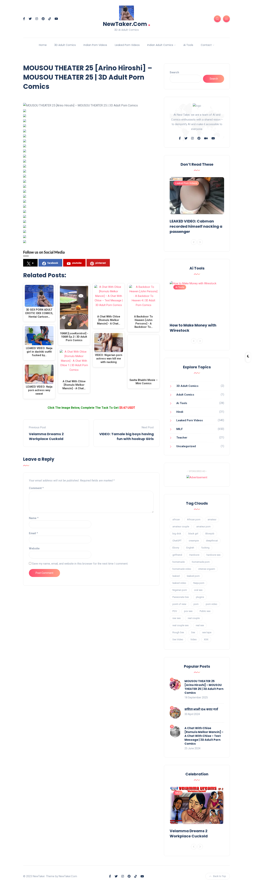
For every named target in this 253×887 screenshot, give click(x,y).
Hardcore (194, 554)
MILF (179, 429)
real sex (200, 625)
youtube (76, 262)
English (190, 547)
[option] (197, 206)
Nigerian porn (179, 590)
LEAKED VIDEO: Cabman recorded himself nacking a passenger (196, 226)
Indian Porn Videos (95, 45)
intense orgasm (206, 569)
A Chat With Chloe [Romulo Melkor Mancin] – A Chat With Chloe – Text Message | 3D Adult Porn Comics (203, 736)
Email (33, 533)
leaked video (179, 583)
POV (174, 611)
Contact (206, 45)
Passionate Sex (180, 597)
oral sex (198, 590)
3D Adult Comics (65, 45)
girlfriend (177, 554)
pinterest (100, 262)
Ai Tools (188, 45)
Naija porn (198, 583)
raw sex (176, 618)
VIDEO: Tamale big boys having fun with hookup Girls (126, 436)
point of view (179, 604)
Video (193, 639)
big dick (176, 533)
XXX (206, 639)
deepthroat (212, 540)
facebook (52, 262)
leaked (176, 576)
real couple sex (180, 625)
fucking (205, 547)
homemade (178, 561)
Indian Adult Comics (160, 45)
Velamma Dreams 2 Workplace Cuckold (46, 436)
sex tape (206, 632)
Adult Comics (185, 394)
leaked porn (193, 576)
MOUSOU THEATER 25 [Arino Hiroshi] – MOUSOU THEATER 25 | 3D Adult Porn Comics (203, 687)
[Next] (200, 242)
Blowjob (209, 533)
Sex (193, 632)
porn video (211, 604)
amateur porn (203, 526)
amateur (212, 519)
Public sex (205, 611)
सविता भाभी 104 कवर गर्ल (201, 709)
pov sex (188, 611)
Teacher (181, 437)
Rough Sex (178, 632)
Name (34, 518)
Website (34, 548)
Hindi (179, 412)
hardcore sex (213, 554)
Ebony (175, 547)
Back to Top (219, 876)
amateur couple (180, 526)
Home (43, 45)
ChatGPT (177, 540)
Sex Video (177, 639)
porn (196, 604)
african (176, 519)
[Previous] (194, 242)
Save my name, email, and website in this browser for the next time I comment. (80, 563)
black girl (193, 533)
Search (174, 72)
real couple (194, 618)
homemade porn (201, 561)
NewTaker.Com (126, 23)
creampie (194, 540)
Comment (36, 488)
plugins (200, 597)
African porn (193, 519)
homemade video (181, 569)
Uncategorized (186, 446)
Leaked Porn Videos (127, 45)
